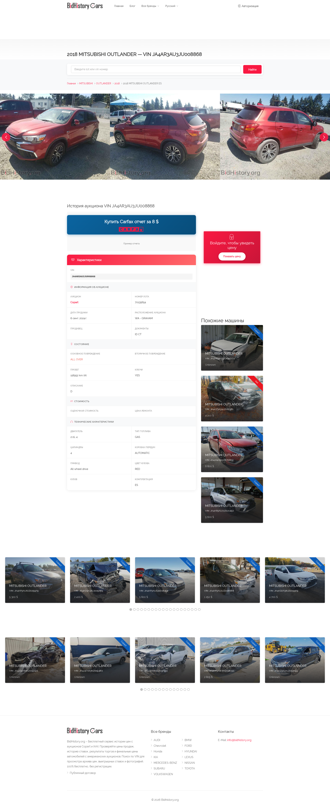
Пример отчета (131, 243)
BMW (188, 740)
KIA (156, 757)
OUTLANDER (103, 83)
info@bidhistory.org (239, 740)
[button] (6, 137)
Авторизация (249, 6)
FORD (188, 745)
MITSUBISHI (86, 83)
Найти (252, 69)
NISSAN (190, 762)
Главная (118, 6)
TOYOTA (190, 768)
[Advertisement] (165, 24)
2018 (117, 83)
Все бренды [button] (148, 6)
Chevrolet (160, 745)
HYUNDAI (191, 751)
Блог (132, 6)
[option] (35, 582)
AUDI (157, 740)
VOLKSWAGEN (163, 774)
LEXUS (189, 757)
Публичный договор (83, 773)
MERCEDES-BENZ (165, 762)
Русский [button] (170, 6)
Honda (158, 751)
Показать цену (232, 256)
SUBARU (159, 768)
